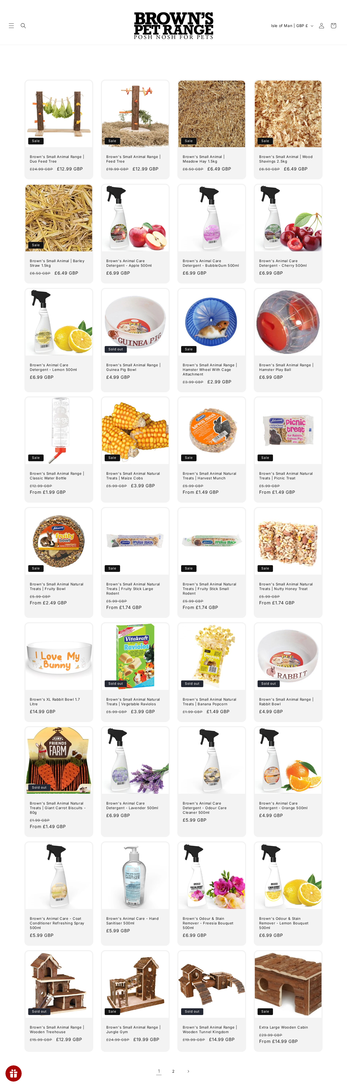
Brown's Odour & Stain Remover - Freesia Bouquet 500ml (208, 923)
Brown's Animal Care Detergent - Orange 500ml (283, 805)
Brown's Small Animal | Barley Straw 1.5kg (57, 263)
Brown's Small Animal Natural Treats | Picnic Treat (286, 475)
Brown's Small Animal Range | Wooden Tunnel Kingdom (210, 1029)
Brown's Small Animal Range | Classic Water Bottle (57, 475)
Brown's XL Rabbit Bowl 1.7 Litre (55, 701)
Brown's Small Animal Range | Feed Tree (133, 158)
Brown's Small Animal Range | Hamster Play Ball (286, 367)
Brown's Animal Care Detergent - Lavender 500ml (132, 805)
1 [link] (159, 1071)
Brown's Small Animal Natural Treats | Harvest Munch (209, 475)
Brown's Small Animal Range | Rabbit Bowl (286, 701)
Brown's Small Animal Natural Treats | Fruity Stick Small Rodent (209, 588)
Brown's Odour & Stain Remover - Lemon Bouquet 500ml (284, 923)
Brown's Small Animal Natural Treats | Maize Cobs (133, 475)
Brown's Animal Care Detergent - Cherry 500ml (283, 263)
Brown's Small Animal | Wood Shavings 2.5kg (286, 158)
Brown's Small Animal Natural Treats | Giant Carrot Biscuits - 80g (58, 808)
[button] (11, 26)
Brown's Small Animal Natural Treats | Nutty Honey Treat (286, 586)
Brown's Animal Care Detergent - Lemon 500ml (53, 367)
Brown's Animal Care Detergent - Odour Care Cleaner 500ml (205, 808)
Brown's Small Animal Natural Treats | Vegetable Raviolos (133, 701)
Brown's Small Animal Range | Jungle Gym (133, 1029)
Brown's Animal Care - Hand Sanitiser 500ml (132, 920)
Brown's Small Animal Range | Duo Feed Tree (57, 158)
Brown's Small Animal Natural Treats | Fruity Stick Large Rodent (133, 588)
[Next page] (188, 1071)
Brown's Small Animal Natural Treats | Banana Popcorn (209, 701)
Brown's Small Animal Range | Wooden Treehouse (57, 1029)
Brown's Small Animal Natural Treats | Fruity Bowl (56, 586)
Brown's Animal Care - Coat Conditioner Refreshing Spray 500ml (57, 923)
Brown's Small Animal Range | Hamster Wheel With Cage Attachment (210, 369)
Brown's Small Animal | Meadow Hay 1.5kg (203, 158)
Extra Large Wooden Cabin (283, 1027)
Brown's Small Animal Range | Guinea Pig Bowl (133, 367)
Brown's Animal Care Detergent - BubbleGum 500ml (211, 263)
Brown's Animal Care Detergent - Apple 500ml (129, 263)
